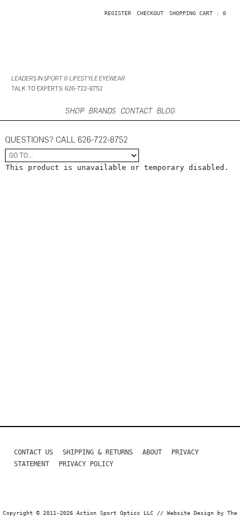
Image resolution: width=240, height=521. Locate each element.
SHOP (74, 111)
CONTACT (136, 111)
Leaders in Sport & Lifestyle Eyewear (68, 78)
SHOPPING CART (191, 13)
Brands (102, 111)
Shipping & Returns (98, 452)
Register (117, 13)
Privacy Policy (86, 464)
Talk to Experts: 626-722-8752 (57, 88)
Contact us (33, 452)
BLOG (166, 111)
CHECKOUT (150, 13)
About (152, 452)
